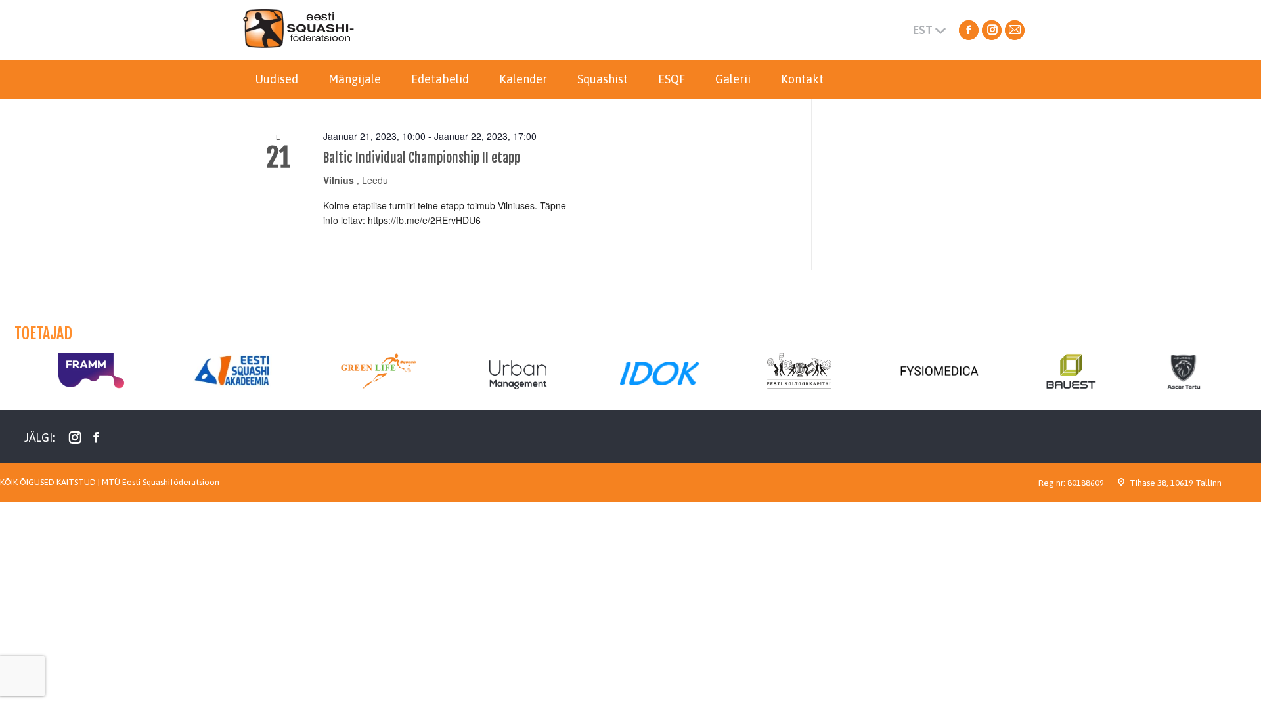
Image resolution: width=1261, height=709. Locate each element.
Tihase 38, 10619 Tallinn (1176, 483)
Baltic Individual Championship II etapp (421, 158)
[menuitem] (276, 79)
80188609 (1085, 483)
